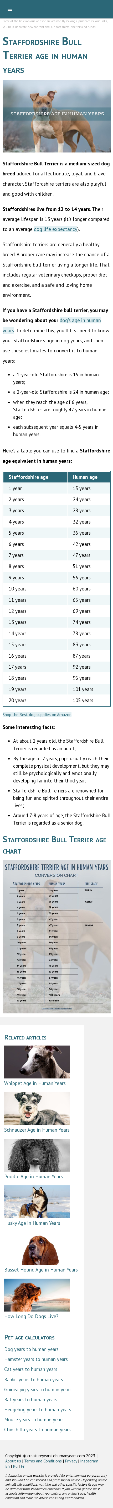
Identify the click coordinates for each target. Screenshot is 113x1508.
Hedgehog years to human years (37, 1409)
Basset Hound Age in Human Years (41, 1269)
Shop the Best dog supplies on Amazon (37, 714)
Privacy (71, 1460)
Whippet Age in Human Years (35, 1083)
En (7, 1466)
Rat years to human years (30, 1399)
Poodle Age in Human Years (33, 1176)
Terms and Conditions (43, 1460)
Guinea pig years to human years (37, 1389)
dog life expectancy (55, 229)
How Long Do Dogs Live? (31, 1316)
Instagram (89, 1460)
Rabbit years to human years (33, 1379)
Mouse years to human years (34, 1419)
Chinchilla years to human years (37, 1429)
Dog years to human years (31, 1349)
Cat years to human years (30, 1369)
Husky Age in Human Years (32, 1223)
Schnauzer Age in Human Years (37, 1129)
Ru (15, 1466)
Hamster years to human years (36, 1359)
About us (13, 1460)
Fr (22, 1466)
